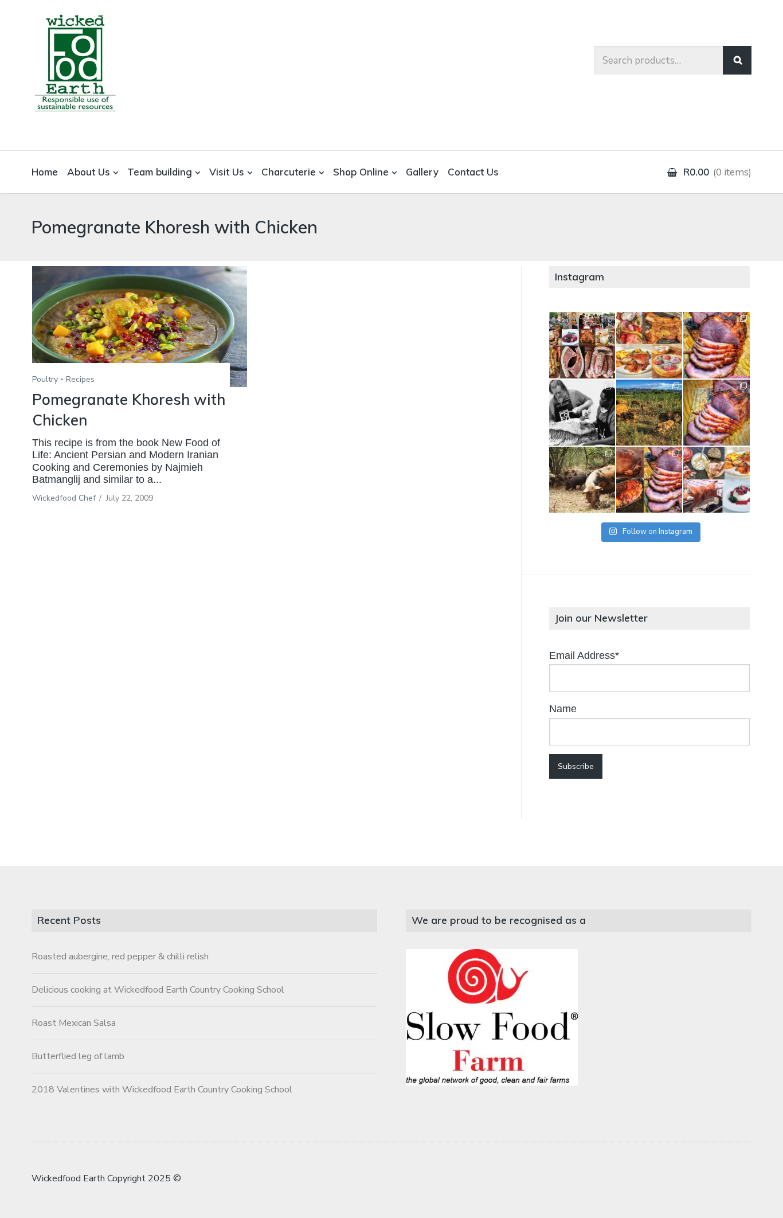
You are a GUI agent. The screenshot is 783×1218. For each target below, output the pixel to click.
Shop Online (361, 172)
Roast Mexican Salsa (74, 1023)
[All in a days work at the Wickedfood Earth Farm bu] (582, 413)
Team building (159, 172)
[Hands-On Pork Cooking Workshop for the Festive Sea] (716, 345)
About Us (88, 172)
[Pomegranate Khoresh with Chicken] (139, 326)
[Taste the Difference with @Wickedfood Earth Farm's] (582, 480)
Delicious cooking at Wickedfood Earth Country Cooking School (158, 989)
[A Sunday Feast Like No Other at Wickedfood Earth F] (716, 480)
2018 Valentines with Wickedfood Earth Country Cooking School (162, 1089)
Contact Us (473, 172)
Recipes (80, 379)
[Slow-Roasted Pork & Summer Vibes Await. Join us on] (649, 345)
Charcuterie (288, 172)
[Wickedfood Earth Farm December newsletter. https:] (582, 345)
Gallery (422, 172)
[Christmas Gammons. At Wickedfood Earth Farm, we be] (716, 413)
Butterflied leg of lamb (78, 1056)
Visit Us (226, 172)
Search (737, 60)
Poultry (45, 379)
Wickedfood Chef (64, 498)
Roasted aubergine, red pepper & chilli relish (120, 956)
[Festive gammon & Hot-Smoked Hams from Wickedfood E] (649, 480)
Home (45, 172)
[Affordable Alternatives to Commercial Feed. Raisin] (649, 413)
